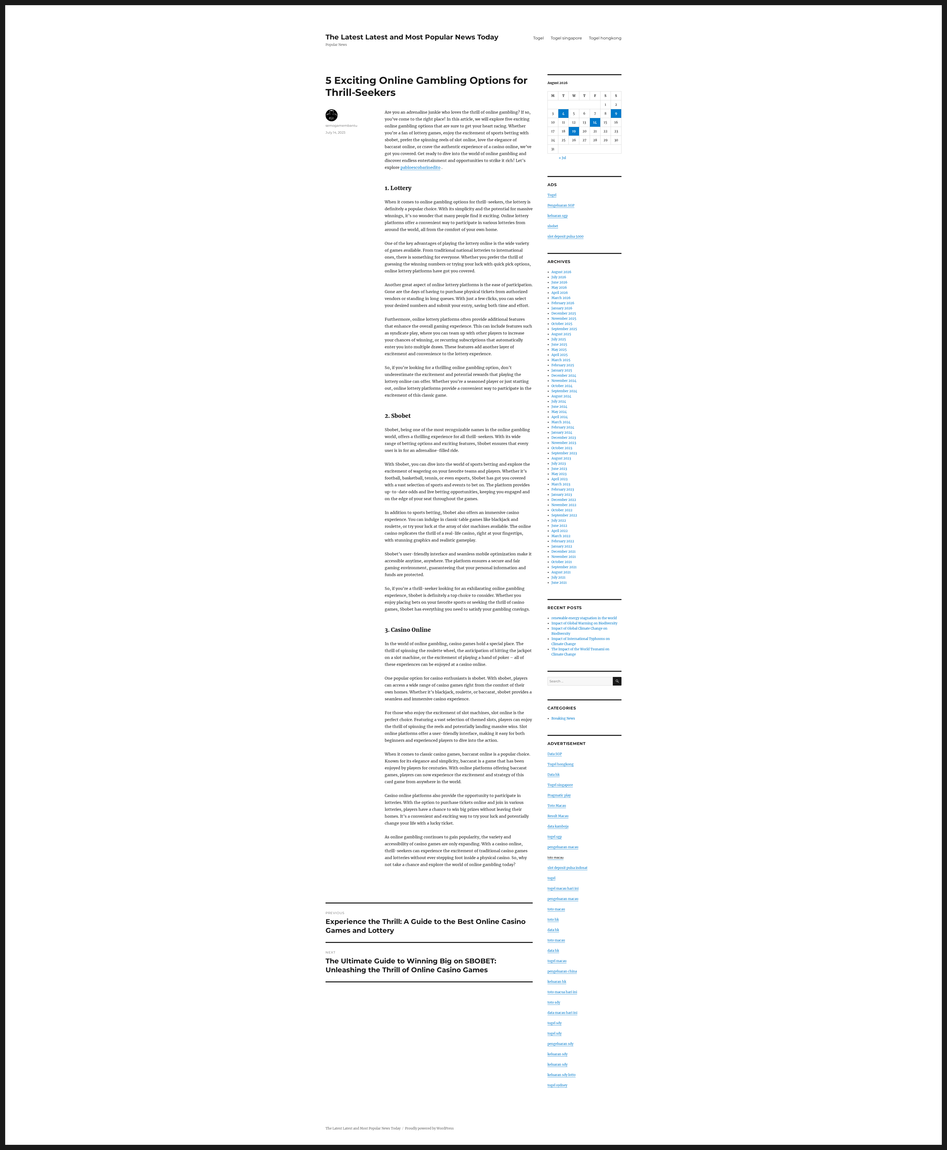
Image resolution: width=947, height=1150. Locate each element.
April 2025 (559, 355)
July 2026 (558, 277)
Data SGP (554, 754)
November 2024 (563, 381)
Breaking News (563, 718)
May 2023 (558, 474)
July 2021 (558, 577)
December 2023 (563, 438)
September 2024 (564, 391)
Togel (538, 38)
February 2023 (562, 489)
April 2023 (559, 479)
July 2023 (558, 463)
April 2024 (559, 417)
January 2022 (561, 546)
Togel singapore (566, 38)
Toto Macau (556, 806)
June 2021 (559, 583)
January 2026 (561, 308)
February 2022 (562, 541)
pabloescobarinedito (420, 167)
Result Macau (557, 816)
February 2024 (562, 427)
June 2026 (559, 282)
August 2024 (561, 396)
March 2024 (560, 422)
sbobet (552, 226)
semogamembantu (341, 125)
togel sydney (557, 1085)
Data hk (553, 775)
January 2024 (561, 432)
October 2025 (561, 324)
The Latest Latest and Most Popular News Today (412, 37)
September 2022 (564, 515)
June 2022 (559, 526)
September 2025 (564, 329)
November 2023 (563, 443)
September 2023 (564, 453)
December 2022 (563, 500)
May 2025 (559, 350)
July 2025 (558, 339)
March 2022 (560, 536)
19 (574, 131)
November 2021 (563, 557)
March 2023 (560, 484)
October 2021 (561, 562)
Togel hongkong (605, 38)
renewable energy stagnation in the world (584, 618)
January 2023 (561, 495)
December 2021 (563, 551)
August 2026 (561, 272)
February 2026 (562, 303)
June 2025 (559, 344)
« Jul (562, 158)
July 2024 (558, 401)
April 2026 (559, 293)
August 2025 (561, 334)
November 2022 (563, 505)
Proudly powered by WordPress (429, 1128)
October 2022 (561, 510)
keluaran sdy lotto (561, 1075)
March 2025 (560, 360)
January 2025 (561, 370)
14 (595, 122)
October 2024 (561, 386)
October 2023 (561, 448)
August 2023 (561, 458)
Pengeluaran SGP (560, 205)
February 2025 (562, 365)
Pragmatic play (559, 795)
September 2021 (564, 567)
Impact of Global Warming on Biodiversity (584, 623)
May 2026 (559, 287)
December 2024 (563, 375)
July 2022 (558, 520)
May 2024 (559, 412)
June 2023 (559, 469)
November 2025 (563, 319)
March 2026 (561, 298)
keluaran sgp (557, 216)
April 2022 (559, 531)
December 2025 (563, 313)
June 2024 (559, 407)
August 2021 (561, 572)
